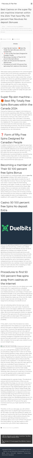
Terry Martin (17, 39)
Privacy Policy (27, 453)
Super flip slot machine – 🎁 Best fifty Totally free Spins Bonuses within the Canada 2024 (15, 49)
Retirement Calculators (8, 455)
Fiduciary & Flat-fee (9, 4)
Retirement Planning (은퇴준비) (15, 26)
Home (7, 453)
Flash (8, 451)
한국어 (3, 453)
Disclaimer (20, 453)
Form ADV (13, 453)
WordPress (27, 451)
